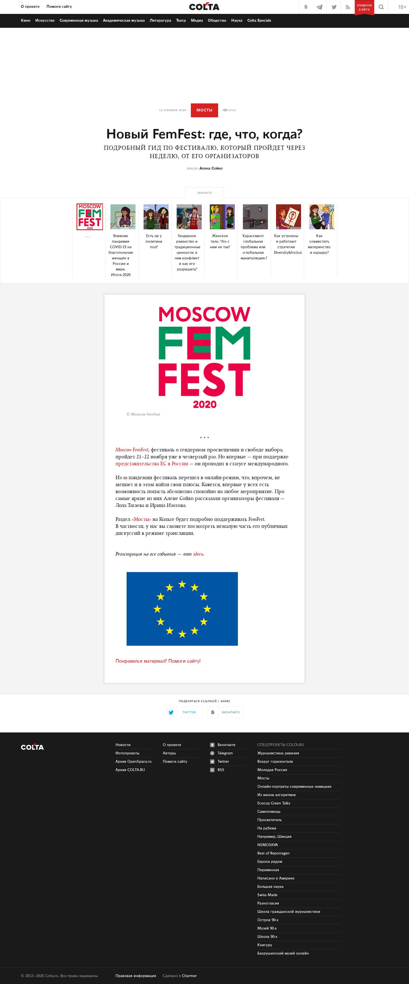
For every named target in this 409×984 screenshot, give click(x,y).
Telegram (225, 753)
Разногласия (268, 903)
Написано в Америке (275, 878)
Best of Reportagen (273, 853)
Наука (236, 21)
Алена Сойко (211, 168)
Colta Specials (259, 21)
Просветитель (269, 820)
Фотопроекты (127, 753)
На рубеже (266, 828)
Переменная (268, 870)
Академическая (124, 21)
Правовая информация (135, 976)
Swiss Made (267, 895)
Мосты (204, 110)
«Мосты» (141, 519)
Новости (122, 745)
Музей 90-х (267, 928)
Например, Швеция (274, 837)
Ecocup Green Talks (273, 803)
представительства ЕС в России (151, 464)
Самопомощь (268, 812)
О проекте (30, 7)
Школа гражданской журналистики (288, 912)
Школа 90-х (267, 937)
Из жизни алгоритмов (276, 795)
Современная (79, 21)
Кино (25, 21)
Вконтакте (226, 745)
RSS (221, 770)
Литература (160, 21)
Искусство (45, 21)
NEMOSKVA (267, 845)
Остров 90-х (268, 920)
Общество (217, 21)
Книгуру (264, 945)
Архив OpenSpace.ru (133, 762)
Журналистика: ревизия (278, 753)
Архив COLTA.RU (130, 770)
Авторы (169, 753)
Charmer (189, 976)
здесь (198, 554)
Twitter (223, 762)
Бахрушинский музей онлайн (283, 953)
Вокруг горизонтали (275, 762)
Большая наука (270, 887)
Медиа (197, 21)
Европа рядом (269, 862)
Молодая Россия (272, 770)
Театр (181, 21)
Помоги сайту (59, 7)
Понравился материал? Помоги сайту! (158, 661)
